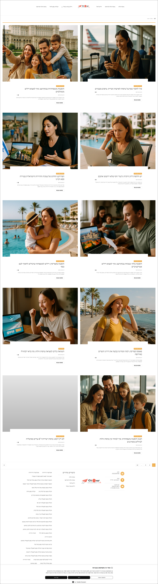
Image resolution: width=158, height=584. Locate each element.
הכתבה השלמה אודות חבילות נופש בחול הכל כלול (39, 480)
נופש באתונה (33, 563)
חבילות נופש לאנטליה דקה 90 (44, 503)
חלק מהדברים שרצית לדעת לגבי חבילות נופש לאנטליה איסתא (36, 541)
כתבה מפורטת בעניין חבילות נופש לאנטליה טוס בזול (39, 548)
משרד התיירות (26, 560)
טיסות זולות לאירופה (110, 7)
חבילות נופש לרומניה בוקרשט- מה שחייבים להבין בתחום (38, 525)
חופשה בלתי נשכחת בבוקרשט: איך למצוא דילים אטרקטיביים (122, 265)
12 (137, 465)
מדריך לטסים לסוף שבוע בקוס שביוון (43, 560)
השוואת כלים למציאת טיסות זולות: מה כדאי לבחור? (42, 352)
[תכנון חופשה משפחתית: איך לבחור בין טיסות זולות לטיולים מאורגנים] (117, 403)
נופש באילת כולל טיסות (46, 563)
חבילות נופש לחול (54, 7)
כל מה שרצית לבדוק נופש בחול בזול (43, 544)
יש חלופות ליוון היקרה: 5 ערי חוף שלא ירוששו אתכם (120, 177)
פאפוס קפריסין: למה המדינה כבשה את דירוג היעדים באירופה (120, 353)
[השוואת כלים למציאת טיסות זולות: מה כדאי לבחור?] (40, 316)
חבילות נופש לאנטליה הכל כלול (44, 507)
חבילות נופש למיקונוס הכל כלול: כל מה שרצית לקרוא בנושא (37, 522)
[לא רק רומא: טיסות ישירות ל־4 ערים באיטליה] (40, 403)
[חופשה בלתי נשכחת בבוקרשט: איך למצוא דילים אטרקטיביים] (117, 228)
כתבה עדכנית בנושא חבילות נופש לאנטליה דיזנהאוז (39, 552)
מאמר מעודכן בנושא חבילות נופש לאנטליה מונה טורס (38, 556)
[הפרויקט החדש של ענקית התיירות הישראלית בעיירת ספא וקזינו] (40, 141)
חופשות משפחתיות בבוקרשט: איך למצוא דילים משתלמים (44, 90)
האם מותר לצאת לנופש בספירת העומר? (42, 476)
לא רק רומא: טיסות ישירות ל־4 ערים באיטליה (45, 439)
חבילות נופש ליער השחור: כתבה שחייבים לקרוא (40, 518)
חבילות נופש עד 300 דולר (45, 533)
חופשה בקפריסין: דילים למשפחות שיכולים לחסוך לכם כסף (41, 265)
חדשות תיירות (48, 537)
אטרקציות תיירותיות (34, 472)
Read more (137, 100)
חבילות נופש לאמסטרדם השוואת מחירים (41, 495)
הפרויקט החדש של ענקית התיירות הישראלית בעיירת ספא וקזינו (42, 178)
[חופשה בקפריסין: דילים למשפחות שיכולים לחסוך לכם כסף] (40, 228)
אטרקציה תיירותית (47, 472)
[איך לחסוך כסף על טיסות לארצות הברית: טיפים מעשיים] (117, 53)
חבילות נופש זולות (31, 491)
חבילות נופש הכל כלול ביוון (45, 491)
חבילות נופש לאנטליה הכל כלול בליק (43, 510)
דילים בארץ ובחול (67, 7)
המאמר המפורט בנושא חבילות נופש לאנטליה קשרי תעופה (37, 484)
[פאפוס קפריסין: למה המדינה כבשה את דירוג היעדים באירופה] (117, 316)
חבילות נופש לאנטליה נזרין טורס (44, 514)
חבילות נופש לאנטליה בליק (45, 499)
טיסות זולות (121, 7)
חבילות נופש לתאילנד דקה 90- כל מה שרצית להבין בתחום (37, 529)
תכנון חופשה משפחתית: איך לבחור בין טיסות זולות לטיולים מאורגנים (121, 440)
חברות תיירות (32, 533)
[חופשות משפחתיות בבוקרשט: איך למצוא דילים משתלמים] (40, 53)
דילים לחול (99, 7)
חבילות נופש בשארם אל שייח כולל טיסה (42, 488)
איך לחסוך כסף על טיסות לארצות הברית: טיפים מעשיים (118, 89)
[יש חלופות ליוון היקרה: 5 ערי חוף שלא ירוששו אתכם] (117, 141)
